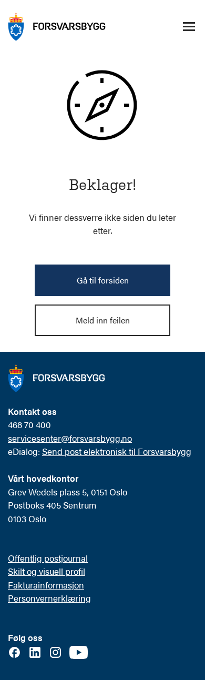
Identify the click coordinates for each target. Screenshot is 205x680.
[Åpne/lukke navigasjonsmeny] (188, 26)
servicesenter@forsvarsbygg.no (70, 438)
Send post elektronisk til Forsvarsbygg (116, 451)
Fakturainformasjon (46, 584)
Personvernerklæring (49, 598)
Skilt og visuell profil (46, 571)
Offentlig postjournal (48, 558)
